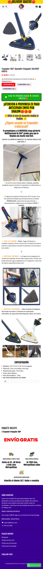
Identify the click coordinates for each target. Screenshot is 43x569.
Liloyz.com (18, 563)
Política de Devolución (9, 543)
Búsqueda (5, 537)
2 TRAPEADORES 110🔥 (24, 85)
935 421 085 (7, 525)
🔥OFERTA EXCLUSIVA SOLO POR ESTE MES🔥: (19, 80)
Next (39, 32)
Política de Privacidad (9, 546)
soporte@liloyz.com (9, 522)
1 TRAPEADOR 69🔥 (8, 85)
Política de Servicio (8, 540)
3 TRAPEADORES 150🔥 (9, 89)
